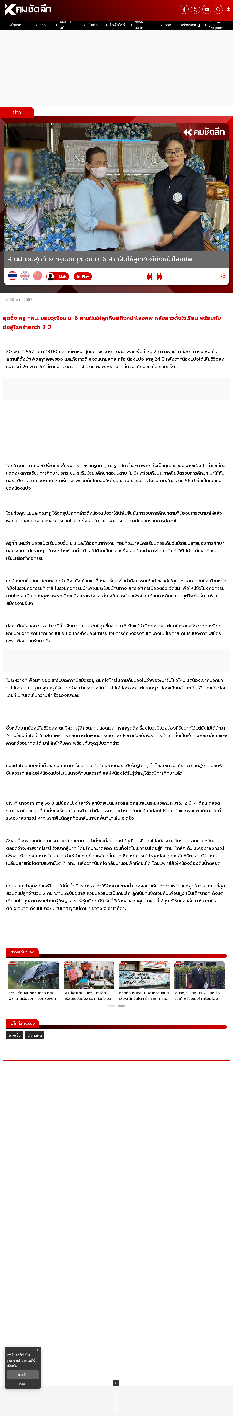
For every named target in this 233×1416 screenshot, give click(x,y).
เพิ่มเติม (12, 1365)
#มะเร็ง (15, 1035)
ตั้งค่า (23, 1384)
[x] (195, 9)
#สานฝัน (35, 1035)
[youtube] (206, 9)
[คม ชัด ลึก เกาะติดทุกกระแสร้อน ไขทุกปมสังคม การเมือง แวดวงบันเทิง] (116, 10)
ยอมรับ (23, 1375)
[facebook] (184, 9)
